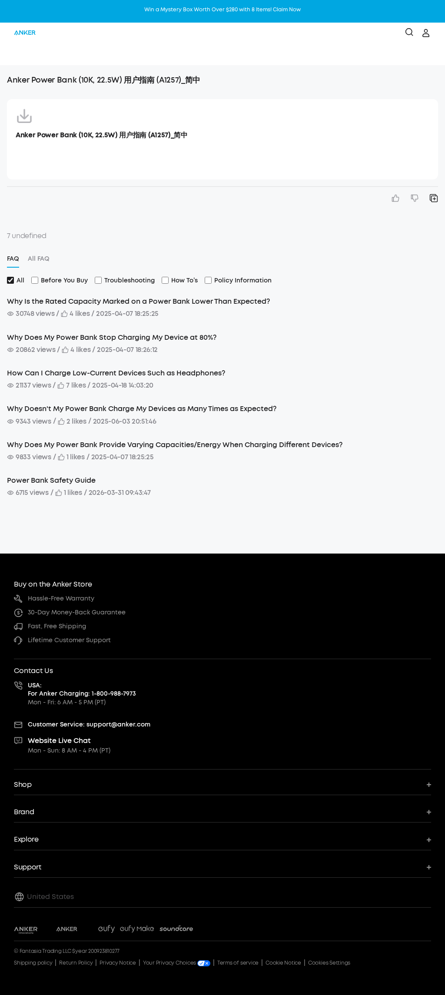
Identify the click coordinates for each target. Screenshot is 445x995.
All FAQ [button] (39, 259)
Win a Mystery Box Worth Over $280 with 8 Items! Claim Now (222, 9)
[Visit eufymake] (137, 930)
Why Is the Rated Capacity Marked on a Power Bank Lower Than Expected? (138, 301)
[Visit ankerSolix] (88, 930)
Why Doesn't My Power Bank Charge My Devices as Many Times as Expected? (141, 408)
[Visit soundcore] (176, 930)
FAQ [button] (13, 259)
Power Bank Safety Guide (51, 480)
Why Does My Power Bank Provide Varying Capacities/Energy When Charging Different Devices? (174, 444)
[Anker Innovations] (26, 930)
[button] (15, 54)
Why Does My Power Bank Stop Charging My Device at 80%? (111, 337)
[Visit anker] (66, 930)
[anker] (25, 33)
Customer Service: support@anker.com (89, 724)
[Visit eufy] (106, 930)
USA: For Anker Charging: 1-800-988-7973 (82, 689)
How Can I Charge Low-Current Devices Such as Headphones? (116, 373)
